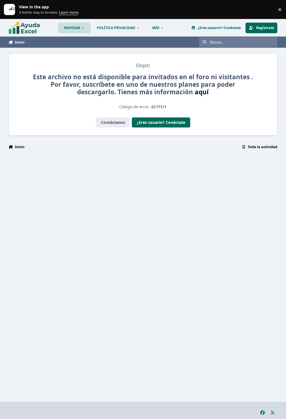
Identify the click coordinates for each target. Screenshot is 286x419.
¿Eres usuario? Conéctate (161, 122)
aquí (202, 92)
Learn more (11, 9)
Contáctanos (113, 122)
